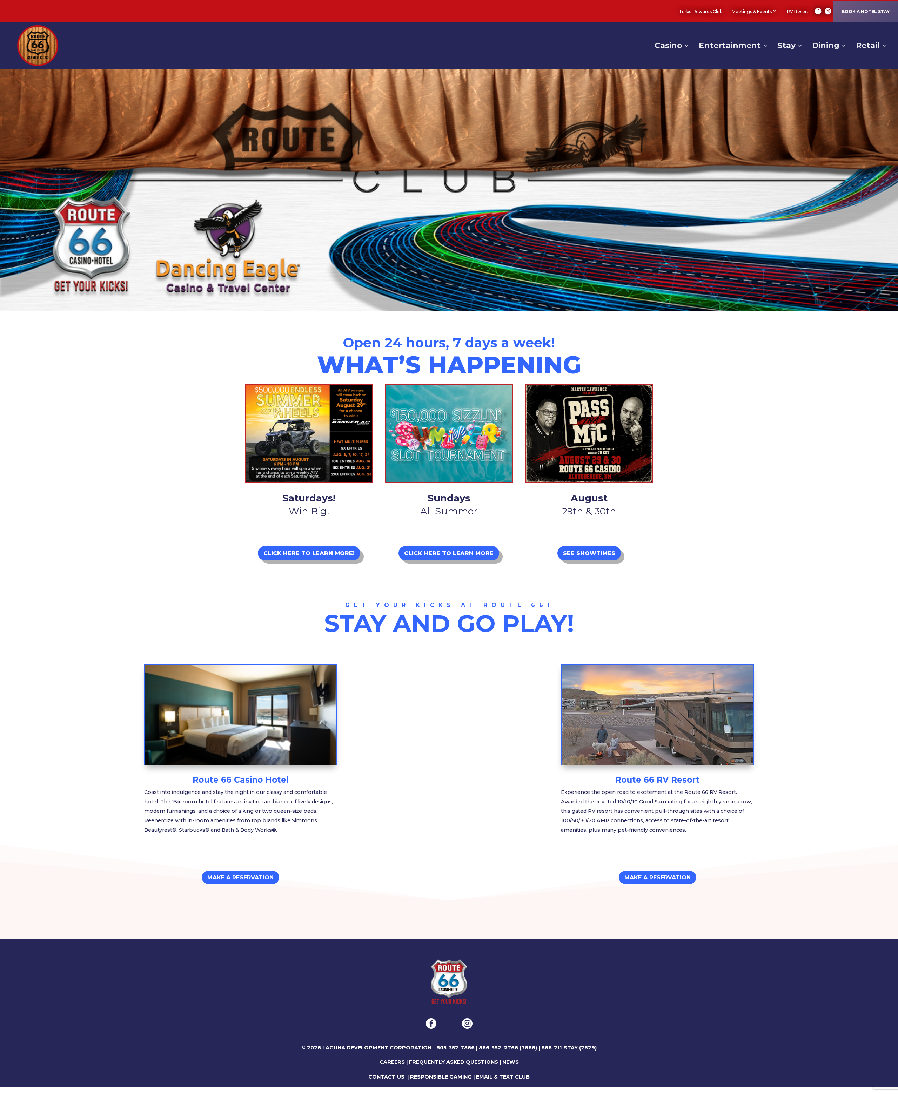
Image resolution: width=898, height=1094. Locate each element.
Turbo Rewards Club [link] (700, 11)
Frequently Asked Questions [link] (453, 1062)
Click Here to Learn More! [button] (309, 553)
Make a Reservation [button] (240, 877)
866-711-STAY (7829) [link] (569, 1048)
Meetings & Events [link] (752, 11)
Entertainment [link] (730, 46)
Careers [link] (392, 1062)
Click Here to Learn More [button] (449, 553)
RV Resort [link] (798, 11)
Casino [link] (668, 46)
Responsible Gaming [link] (441, 1077)
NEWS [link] (510, 1062)
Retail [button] (868, 46)
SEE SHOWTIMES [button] (589, 553)
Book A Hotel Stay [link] (866, 11)
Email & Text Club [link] (503, 1077)
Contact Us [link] (386, 1077)
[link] (818, 11)
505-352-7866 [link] (456, 1048)
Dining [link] (825, 46)
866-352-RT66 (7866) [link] (508, 1048)
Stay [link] (786, 46)
